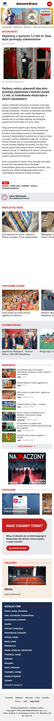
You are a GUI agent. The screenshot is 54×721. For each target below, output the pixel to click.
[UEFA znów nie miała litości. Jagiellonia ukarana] (20, 300)
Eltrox (9, 589)
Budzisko (25, 186)
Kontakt (45, 698)
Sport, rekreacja (12, 667)
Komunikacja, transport (15, 633)
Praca (37, 698)
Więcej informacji (12, 594)
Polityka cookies (37, 708)
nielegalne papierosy (10, 188)
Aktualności (28, 27)
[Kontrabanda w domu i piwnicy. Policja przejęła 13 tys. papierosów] (20, 221)
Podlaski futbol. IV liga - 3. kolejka (31, 404)
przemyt (5, 186)
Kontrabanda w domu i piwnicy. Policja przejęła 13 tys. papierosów (19, 236)
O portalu (9, 698)
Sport (19, 377)
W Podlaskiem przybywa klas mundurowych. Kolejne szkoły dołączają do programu (34, 425)
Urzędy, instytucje (13, 676)
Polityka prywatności (19, 708)
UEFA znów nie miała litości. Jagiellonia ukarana (16, 314)
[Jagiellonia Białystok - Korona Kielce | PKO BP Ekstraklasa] (19, 339)
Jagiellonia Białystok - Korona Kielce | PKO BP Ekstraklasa (17, 353)
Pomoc (18, 701)
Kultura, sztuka (11, 637)
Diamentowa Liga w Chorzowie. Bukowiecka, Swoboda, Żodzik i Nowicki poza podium (34, 372)
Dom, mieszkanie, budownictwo (19, 615)
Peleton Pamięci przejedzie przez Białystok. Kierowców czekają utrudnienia (31, 415)
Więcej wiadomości (25, 446)
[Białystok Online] (27, 4)
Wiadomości (18, 27)
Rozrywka (9, 663)
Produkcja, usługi (13, 654)
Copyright (11, 710)
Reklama (9, 659)
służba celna (15, 186)
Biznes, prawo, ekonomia (16, 611)
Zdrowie (8, 680)
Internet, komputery (14, 628)
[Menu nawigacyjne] (49, 4)
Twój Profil (34, 701)
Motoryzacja (10, 646)
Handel (8, 624)
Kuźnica (34, 186)
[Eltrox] (27, 575)
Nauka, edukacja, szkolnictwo (18, 650)
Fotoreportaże (11, 325)
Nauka (19, 430)
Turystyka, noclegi (13, 672)
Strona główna (7, 27)
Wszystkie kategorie (13, 685)
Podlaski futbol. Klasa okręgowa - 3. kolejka (32, 436)
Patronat (29, 698)
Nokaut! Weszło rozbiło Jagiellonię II (32, 383)
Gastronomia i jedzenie (15, 620)
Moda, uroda (10, 641)
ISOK (25, 701)
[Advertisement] (27, 261)
